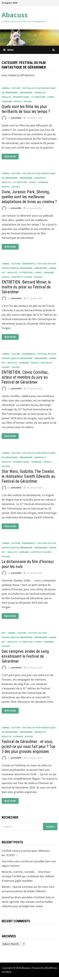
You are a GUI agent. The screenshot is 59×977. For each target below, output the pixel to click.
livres (50, 96)
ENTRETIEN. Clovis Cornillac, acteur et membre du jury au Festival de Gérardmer (25, 377)
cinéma (5, 88)
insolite (6, 96)
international (21, 96)
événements (29, 263)
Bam (8, 971)
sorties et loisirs (21, 276)
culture (15, 88)
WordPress (51, 967)
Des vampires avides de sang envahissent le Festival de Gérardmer (25, 656)
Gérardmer (26, 92)
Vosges (27, 101)
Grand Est (40, 92)
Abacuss (15, 14)
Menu (10, 49)
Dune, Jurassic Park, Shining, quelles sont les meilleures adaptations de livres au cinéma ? (29, 196)
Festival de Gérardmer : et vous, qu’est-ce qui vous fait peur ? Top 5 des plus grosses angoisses (28, 746)
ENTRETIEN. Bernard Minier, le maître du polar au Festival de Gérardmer (26, 287)
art (4, 632)
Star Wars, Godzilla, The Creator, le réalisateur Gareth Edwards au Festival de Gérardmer (28, 476)
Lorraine (7, 101)
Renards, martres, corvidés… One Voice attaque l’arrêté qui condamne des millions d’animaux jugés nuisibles (28, 876)
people (18, 101)
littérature (38, 96)
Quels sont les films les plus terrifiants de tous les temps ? (26, 109)
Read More (10, 156)
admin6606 (16, 117)
